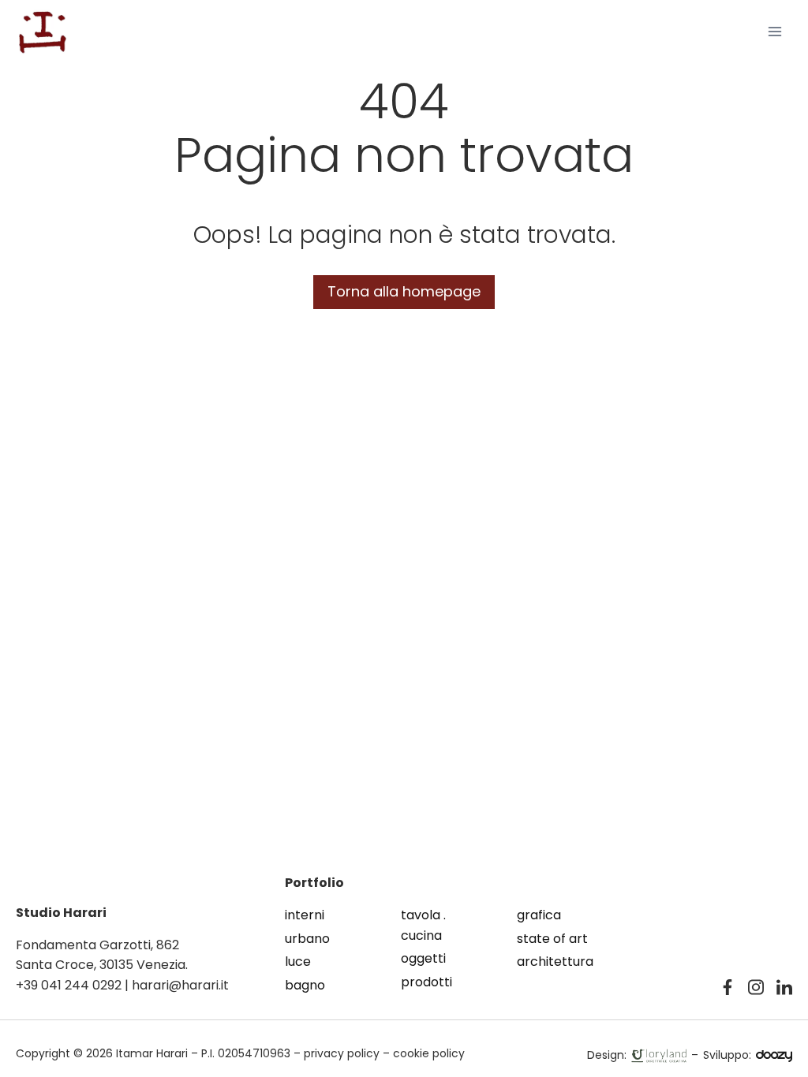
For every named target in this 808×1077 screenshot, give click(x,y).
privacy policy (342, 1053)
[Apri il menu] (774, 31)
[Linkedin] (784, 987)
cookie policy (429, 1053)
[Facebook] (727, 987)
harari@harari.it (180, 985)
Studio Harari (61, 913)
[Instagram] (756, 987)
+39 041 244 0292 (69, 985)
